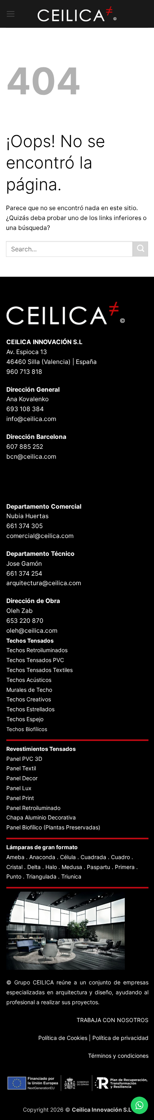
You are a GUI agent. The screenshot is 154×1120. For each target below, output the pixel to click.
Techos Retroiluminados (37, 650)
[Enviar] (140, 249)
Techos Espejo (24, 719)
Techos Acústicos (28, 679)
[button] (10, 13)
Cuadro (120, 857)
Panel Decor (22, 778)
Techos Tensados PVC (35, 660)
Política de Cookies (62, 1037)
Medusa (72, 866)
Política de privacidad (120, 1037)
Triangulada (41, 876)
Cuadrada (93, 857)
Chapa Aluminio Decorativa (41, 817)
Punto (13, 876)
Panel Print (20, 798)
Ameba (15, 857)
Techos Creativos (28, 699)
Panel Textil (21, 768)
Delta (34, 866)
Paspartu (98, 866)
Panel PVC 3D (24, 758)
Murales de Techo (29, 689)
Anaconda (42, 857)
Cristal (14, 866)
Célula (68, 857)
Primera (125, 866)
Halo (51, 866)
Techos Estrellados (30, 709)
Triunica (71, 876)
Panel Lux (19, 788)
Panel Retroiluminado (33, 807)
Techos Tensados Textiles (39, 669)
